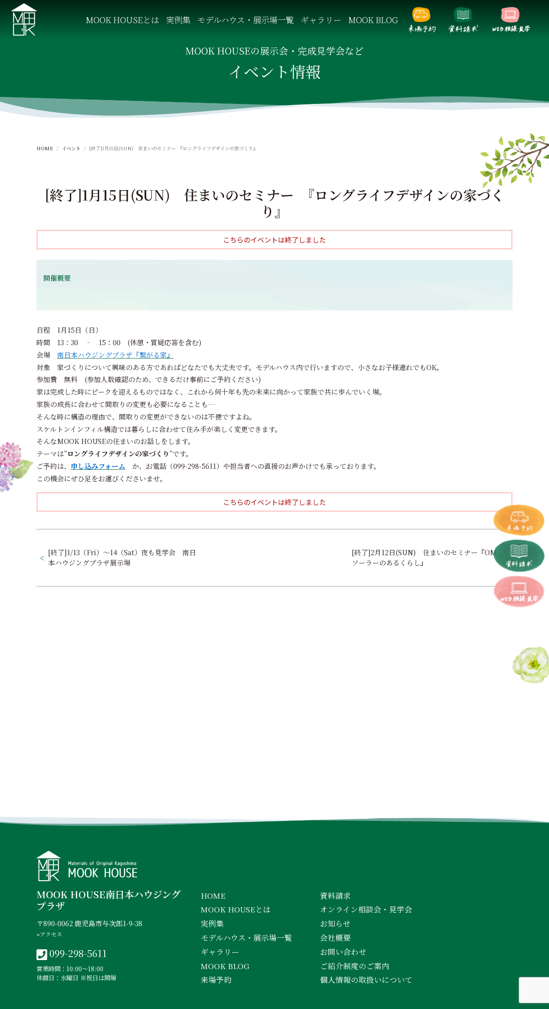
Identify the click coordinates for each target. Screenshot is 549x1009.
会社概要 (335, 937)
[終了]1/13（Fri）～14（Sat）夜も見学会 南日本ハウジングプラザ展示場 (122, 557)
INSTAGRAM (276, 801)
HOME (44, 148)
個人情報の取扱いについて (366, 979)
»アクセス (49, 934)
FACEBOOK (202, 801)
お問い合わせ (343, 951)
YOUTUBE (348, 801)
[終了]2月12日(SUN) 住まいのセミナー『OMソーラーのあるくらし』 (424, 557)
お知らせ (335, 923)
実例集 (178, 19)
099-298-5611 (78, 953)
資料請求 (463, 20)
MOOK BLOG (373, 19)
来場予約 (422, 20)
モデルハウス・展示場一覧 (245, 19)
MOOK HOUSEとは (122, 19)
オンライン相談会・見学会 (510, 20)
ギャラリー (321, 19)
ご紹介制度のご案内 (354, 965)
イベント (71, 148)
